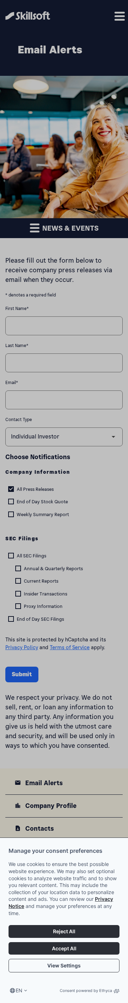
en (19, 990)
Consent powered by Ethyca (86, 990)
